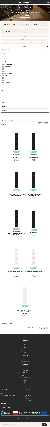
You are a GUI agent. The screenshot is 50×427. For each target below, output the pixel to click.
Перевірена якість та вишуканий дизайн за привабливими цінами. (25, 18)
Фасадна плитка (25, 375)
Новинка (16, 151)
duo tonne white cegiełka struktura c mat (16, 272)
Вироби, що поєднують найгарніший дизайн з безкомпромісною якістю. (25, 12)
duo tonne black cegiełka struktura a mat (16, 195)
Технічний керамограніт (25, 377)
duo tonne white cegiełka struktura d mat (25, 311)
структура (16, 159)
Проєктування (28, 397)
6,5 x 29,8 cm (16, 160)
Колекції (25, 360)
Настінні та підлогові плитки (25, 374)
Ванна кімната (25, 346)
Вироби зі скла (25, 383)
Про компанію (28, 393)
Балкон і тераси (25, 351)
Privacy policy (28, 400)
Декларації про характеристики (8, 395)
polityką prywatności (13, 424)
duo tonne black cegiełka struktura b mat (16, 234)
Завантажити (4, 393)
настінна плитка (16, 154)
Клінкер (25, 380)
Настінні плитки (25, 370)
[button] (39, 123)
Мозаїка (25, 378)
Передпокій (25, 349)
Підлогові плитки (25, 372)
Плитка (25, 369)
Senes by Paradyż (25, 361)
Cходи (25, 352)
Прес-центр (28, 395)
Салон (25, 347)
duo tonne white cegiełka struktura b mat (33, 272)
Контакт (27, 398)
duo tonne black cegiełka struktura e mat (33, 156)
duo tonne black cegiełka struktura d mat (33, 195)
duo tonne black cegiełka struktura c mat (16, 156)
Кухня (25, 344)
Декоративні (25, 382)
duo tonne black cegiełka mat (33, 235)
